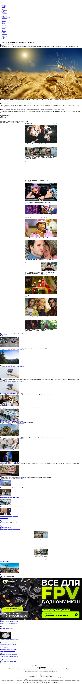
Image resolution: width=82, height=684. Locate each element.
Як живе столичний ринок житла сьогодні (7, 449)
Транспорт (4, 21)
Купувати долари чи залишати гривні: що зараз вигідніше (12, 506)
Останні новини (4, 518)
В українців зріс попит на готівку (9, 639)
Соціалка (3, 38)
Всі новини (4, 5)
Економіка (4, 6)
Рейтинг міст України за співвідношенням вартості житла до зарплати (11, 421)
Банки (3, 9)
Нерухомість (4, 11)
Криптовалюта (4, 16)
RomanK (9, 349)
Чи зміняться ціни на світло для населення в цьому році (9, 621)
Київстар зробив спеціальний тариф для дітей (9, 497)
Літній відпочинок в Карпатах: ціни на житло (7, 364)
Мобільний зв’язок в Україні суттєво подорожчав (8, 652)
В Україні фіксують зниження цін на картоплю (8, 626)
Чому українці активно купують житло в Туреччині (8, 436)
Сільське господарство (6, 17)
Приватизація (4, 10)
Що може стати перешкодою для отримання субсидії (8, 520)
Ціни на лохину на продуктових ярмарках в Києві (8, 623)
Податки (3, 32)
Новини (3, 37)
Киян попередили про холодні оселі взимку (9, 574)
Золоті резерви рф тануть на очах (5, 631)
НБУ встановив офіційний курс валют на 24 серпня (8, 654)
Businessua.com (40, 665)
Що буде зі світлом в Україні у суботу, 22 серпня (8, 649)
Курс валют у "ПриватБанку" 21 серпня (6, 628)
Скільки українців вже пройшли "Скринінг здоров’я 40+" (9, 522)
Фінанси (3, 7)
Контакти (3, 24)
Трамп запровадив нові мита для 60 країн (9, 516)
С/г (2, 35)
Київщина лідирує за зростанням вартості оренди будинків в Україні (11, 393)
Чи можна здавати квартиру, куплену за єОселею (8, 378)
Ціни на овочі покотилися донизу (5, 527)
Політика (3, 29)
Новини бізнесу (4, 25)
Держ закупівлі (4, 13)
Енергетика (4, 12)
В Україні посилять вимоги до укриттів (6, 476)
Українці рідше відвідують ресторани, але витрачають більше (10, 529)
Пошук (3, 14)
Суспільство (4, 19)
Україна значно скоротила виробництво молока (8, 644)
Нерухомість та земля (3, 44)
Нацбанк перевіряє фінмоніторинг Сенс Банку (7, 530)
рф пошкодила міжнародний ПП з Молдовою (7, 651)
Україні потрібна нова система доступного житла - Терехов (10, 462)
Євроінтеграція (4, 18)
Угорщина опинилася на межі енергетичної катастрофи (11, 487)
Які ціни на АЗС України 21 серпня (6, 647)
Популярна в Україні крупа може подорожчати (8, 525)
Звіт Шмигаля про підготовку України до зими (8, 659)
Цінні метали (4, 8)
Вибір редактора (4, 561)
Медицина (4, 20)
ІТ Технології (4, 36)
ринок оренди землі (3, 334)
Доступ (3, 23)
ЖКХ (3, 22)
